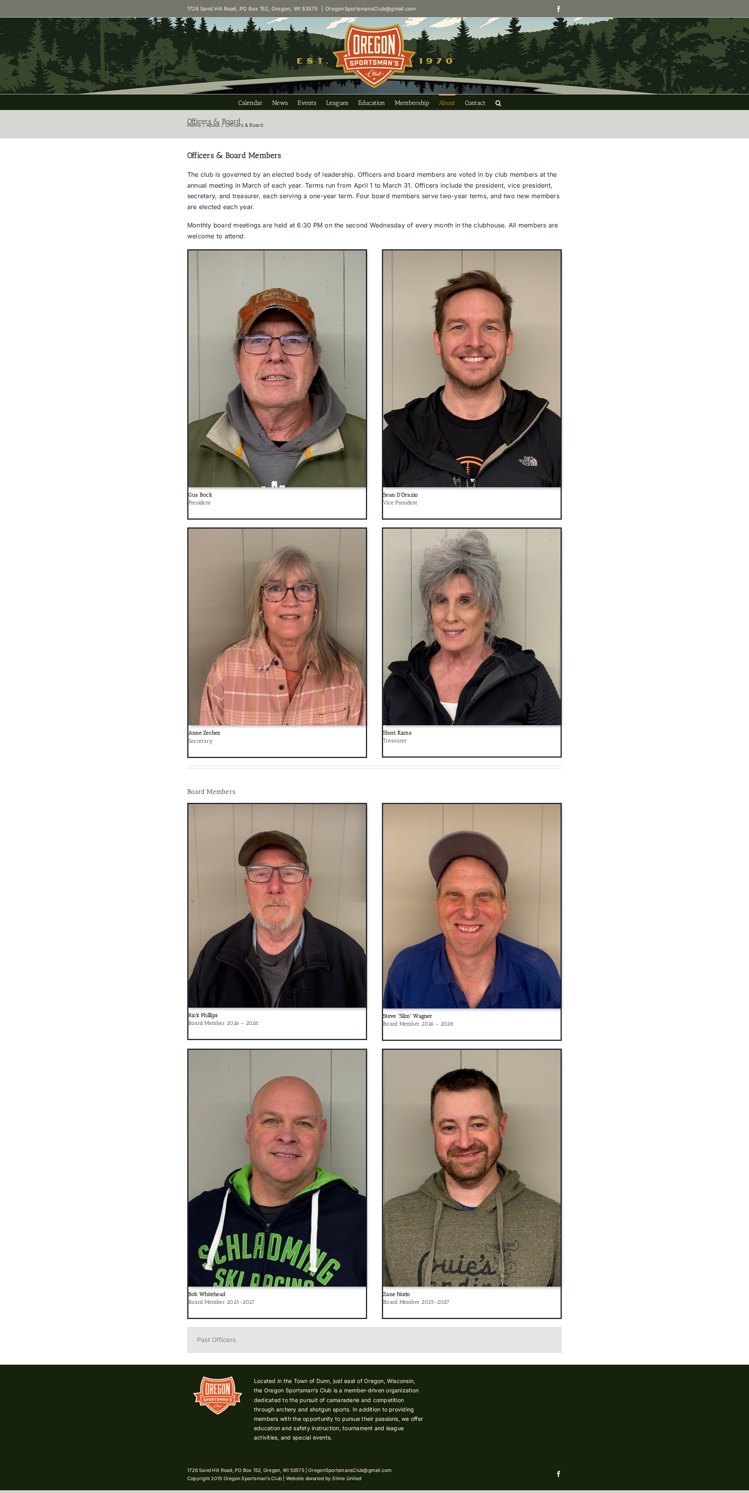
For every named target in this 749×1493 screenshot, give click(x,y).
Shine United (346, 1478)
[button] (498, 102)
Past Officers (216, 1340)
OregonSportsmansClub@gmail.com (370, 8)
